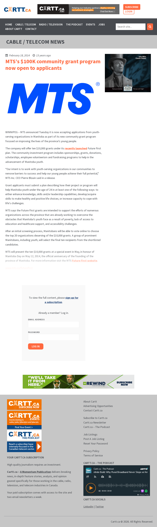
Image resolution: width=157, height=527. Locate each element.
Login (128, 11)
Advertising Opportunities (98, 406)
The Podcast (74, 24)
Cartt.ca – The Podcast (96, 427)
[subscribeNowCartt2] (24, 404)
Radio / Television (51, 24)
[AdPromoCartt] (24, 446)
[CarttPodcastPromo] (24, 435)
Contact (31, 29)
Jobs (101, 24)
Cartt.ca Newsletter (94, 422)
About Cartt (13, 29)
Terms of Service (93, 455)
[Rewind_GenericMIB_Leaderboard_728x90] (78, 381)
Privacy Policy (91, 451)
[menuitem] (8, 24)
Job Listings (90, 434)
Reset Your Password (95, 443)
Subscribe (131, 7)
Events (90, 24)
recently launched (76, 148)
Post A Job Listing (93, 439)
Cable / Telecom (25, 24)
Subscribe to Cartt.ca (95, 418)
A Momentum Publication (35, 472)
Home (8, 24)
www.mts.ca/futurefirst (19, 268)
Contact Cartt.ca (92, 410)
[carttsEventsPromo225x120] (24, 419)
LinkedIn (88, 506)
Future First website (84, 260)
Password (34, 332)
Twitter (99, 506)
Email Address (36, 319)
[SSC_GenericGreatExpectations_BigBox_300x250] (128, 72)
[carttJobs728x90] (78, 9)
